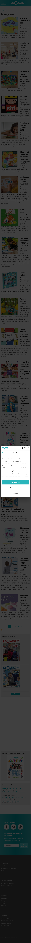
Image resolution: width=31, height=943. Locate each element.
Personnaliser (14, 487)
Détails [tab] (15, 453)
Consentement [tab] (6, 453)
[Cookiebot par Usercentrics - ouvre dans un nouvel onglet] (22, 448)
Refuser (15, 493)
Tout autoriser (15, 482)
